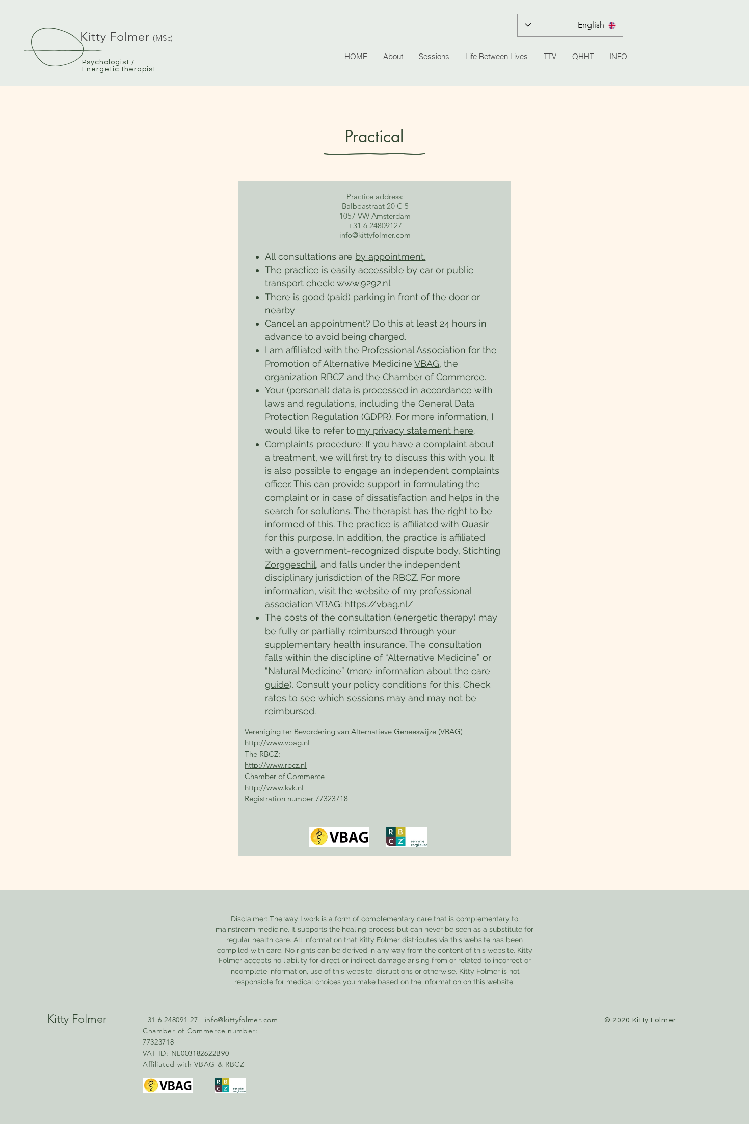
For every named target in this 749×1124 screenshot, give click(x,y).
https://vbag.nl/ (378, 604)
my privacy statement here (415, 430)
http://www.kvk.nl (274, 787)
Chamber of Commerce (434, 376)
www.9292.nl (364, 283)
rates (275, 697)
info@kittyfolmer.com (375, 235)
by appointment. (390, 256)
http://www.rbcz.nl (276, 765)
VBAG (426, 363)
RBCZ (332, 376)
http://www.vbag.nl (277, 742)
